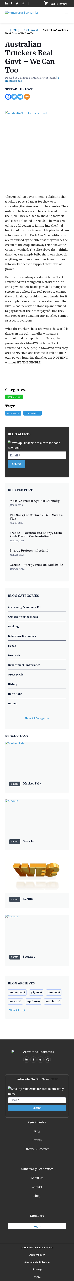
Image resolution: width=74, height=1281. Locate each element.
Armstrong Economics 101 (24, 607)
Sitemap (37, 1269)
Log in (37, 1226)
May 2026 (15, 1001)
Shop (37, 1195)
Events (37, 1140)
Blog (16, 30)
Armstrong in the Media (23, 616)
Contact (37, 1187)
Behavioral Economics (22, 636)
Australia (13, 413)
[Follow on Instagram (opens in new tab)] (23, 3)
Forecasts (14, 655)
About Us (37, 1178)
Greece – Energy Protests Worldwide (36, 564)
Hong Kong (15, 693)
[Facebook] (8, 97)
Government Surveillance (24, 665)
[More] (27, 97)
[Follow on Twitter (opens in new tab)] (17, 3)
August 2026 (17, 992)
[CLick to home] (9, 30)
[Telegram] (20, 97)
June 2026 (54, 992)
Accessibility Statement (37, 1262)
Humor (12, 703)
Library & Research (37, 1149)
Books (12, 645)
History (12, 684)
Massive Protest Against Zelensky (35, 501)
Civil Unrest (31, 30)
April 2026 (33, 1001)
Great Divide (16, 674)
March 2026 (53, 1001)
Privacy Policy (37, 1254)
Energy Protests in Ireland (29, 550)
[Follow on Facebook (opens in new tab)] (12, 3)
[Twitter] (14, 97)
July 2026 (36, 992)
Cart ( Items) (58, 4)
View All (14, 1010)
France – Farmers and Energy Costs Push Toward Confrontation (36, 534)
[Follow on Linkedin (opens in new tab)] (6, 3)
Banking (13, 626)
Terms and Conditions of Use (37, 1247)
